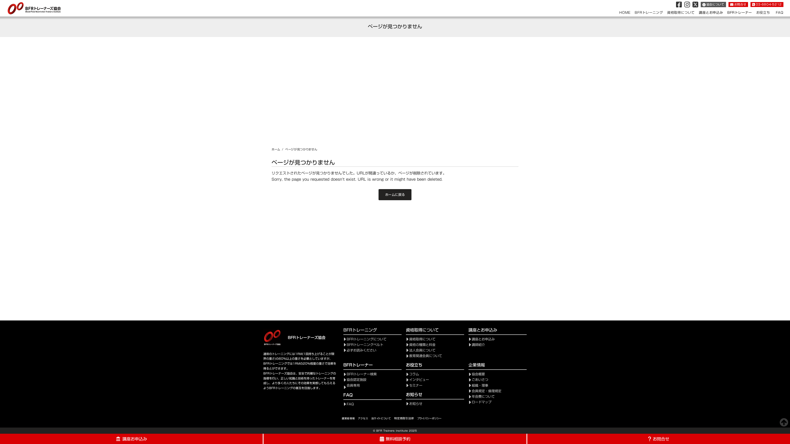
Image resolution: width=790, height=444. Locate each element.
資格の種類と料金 (422, 345)
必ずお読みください (361, 350)
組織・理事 (480, 385)
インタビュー (419, 380)
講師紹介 (478, 345)
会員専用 (353, 385)
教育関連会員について (425, 356)
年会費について (483, 396)
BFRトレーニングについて (367, 339)
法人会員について (422, 350)
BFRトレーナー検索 (362, 374)
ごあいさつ (480, 380)
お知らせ (415, 404)
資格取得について (422, 339)
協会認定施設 (356, 380)
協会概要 (478, 374)
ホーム (276, 149)
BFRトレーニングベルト (365, 345)
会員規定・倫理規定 (486, 391)
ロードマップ (481, 402)
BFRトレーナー (739, 13)
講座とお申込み (711, 13)
